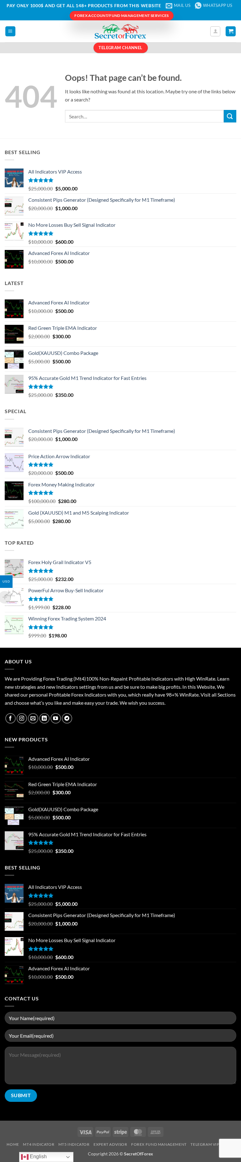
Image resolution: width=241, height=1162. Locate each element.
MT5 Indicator (74, 1144)
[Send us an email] (33, 718)
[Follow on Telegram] (67, 718)
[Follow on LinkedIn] (44, 718)
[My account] (215, 31)
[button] (10, 31)
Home (13, 1144)
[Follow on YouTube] (56, 718)
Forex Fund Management (159, 1144)
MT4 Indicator (38, 1144)
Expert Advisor (110, 1144)
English (38, 1156)
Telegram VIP (204, 1144)
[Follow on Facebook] (10, 718)
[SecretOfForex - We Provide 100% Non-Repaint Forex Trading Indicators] (120, 31)
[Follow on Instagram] (22, 718)
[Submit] (230, 116)
